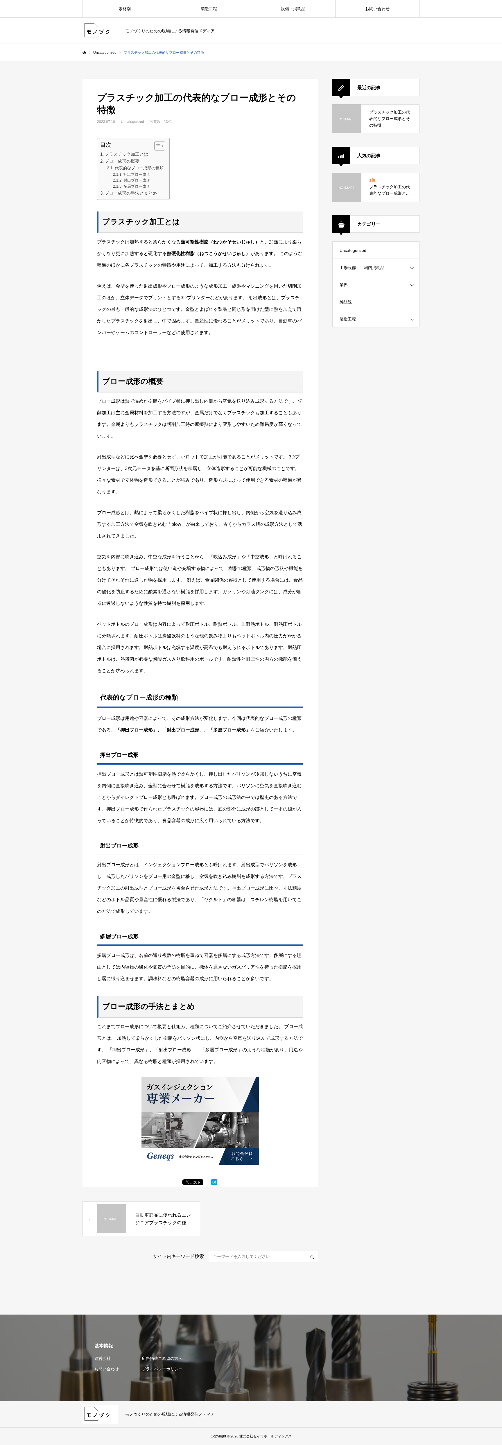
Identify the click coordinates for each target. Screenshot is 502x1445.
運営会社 (102, 1358)
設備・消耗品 (293, 8)
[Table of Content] (159, 145)
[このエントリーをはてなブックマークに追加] (214, 1183)
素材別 (125, 8)
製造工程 (209, 8)
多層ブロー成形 (136, 186)
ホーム (84, 53)
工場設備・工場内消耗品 (362, 267)
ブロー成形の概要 (122, 161)
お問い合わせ (377, 8)
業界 (344, 284)
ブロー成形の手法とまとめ (131, 193)
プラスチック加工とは (126, 154)
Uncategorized (104, 53)
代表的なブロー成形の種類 (139, 168)
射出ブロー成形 (136, 180)
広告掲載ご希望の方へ (162, 1358)
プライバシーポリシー (162, 1369)
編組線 (346, 302)
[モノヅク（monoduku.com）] (100, 30)
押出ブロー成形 (136, 174)
